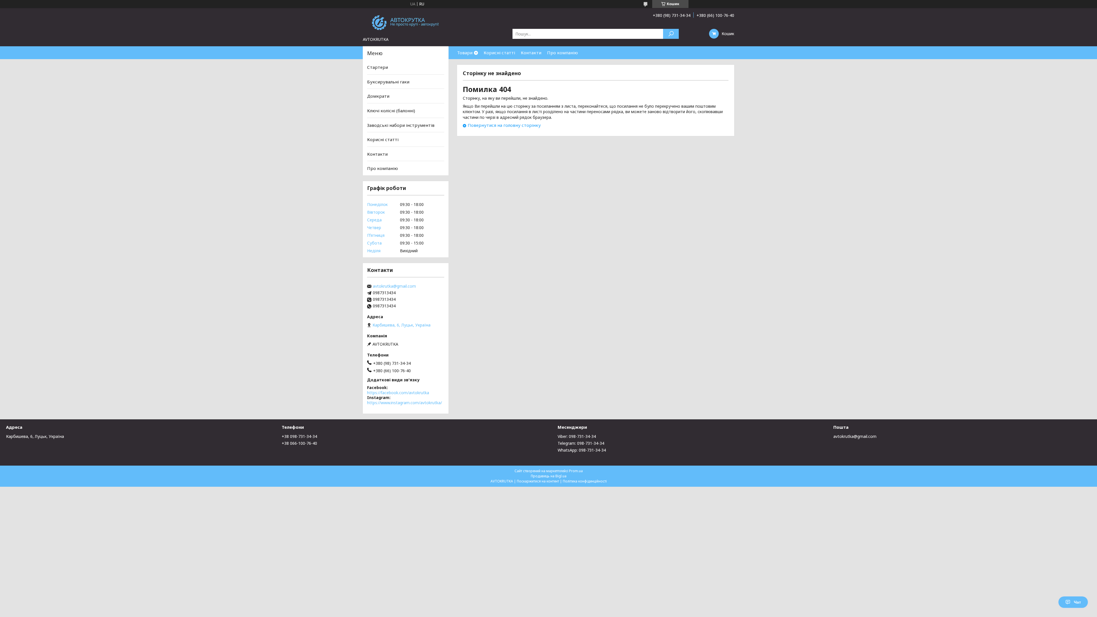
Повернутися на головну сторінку (504, 125)
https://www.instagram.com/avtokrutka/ (404, 402)
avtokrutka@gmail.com (394, 286)
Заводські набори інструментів (401, 125)
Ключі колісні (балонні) (391, 110)
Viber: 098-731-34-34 (577, 436)
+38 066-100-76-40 (299, 443)
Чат (1077, 602)
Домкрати (378, 96)
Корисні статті (499, 52)
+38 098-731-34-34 (299, 436)
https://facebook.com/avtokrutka (398, 392)
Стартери (377, 67)
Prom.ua (576, 470)
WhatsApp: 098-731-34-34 (582, 450)
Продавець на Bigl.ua (548, 476)
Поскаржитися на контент (538, 481)
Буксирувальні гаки (388, 82)
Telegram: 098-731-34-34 (581, 443)
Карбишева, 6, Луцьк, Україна (35, 436)
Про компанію (562, 52)
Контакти (531, 52)
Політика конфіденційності (585, 481)
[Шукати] (671, 34)
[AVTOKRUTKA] (405, 22)
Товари (465, 52)
